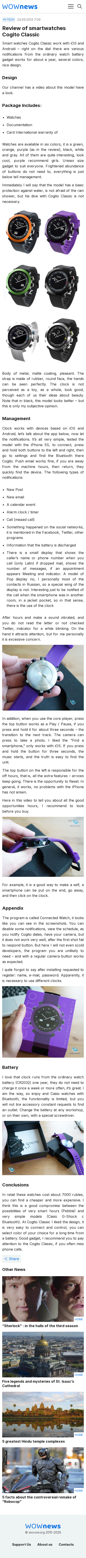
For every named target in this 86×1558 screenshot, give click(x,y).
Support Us (21, 1544)
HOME (79, 1319)
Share (14, 1259)
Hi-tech (8, 19)
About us (44, 1544)
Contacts (66, 1544)
